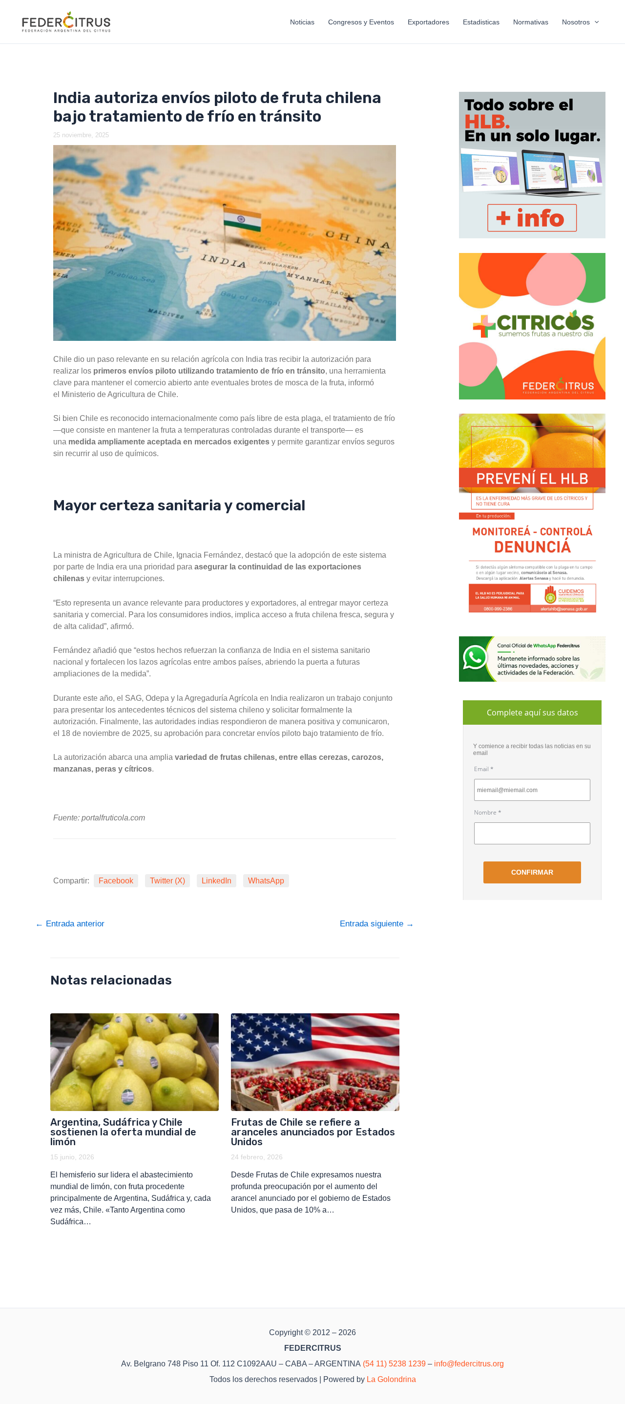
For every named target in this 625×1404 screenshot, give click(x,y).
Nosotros (576, 22)
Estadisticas (481, 22)
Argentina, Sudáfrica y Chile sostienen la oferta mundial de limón (123, 1132)
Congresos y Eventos (361, 22)
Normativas (530, 22)
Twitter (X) (167, 881)
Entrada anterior (69, 924)
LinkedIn (216, 881)
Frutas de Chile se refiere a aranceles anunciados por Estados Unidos (313, 1132)
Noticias (302, 22)
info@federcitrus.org (469, 1364)
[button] (594, 22)
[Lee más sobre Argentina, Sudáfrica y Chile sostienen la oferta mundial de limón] (134, 1062)
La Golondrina (391, 1379)
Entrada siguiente (377, 924)
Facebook (116, 881)
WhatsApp (266, 881)
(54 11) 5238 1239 (394, 1364)
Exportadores (428, 22)
